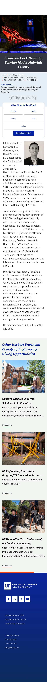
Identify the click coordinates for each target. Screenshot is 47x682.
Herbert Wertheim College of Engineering (20, 77)
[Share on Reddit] (23, 98)
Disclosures (11, 643)
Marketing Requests (15, 623)
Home (3, 75)
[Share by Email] (34, 98)
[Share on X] (29, 98)
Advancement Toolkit (15, 619)
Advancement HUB (14, 615)
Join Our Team (12, 635)
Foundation (10, 639)
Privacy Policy (12, 647)
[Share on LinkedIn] (18, 98)
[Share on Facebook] (12, 98)
